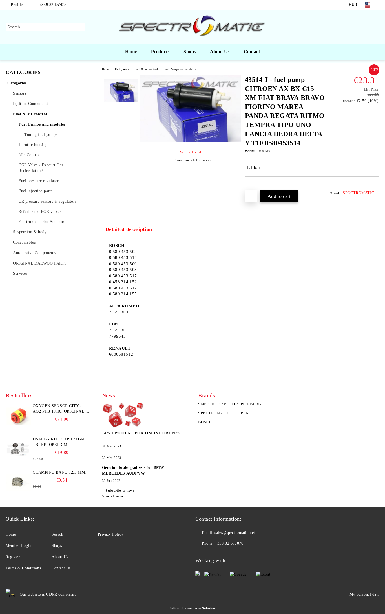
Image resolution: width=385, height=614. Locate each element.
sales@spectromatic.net (234, 532)
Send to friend (190, 152)
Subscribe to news (120, 491)
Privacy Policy (110, 534)
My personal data (364, 594)
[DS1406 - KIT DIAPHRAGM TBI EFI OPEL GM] (18, 449)
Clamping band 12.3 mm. (59, 472)
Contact (252, 51)
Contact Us (61, 568)
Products (160, 51)
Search (57, 534)
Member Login (19, 545)
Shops (189, 51)
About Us (219, 51)
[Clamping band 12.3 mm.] (18, 482)
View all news (113, 496)
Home (131, 51)
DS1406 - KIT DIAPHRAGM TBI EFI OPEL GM (58, 442)
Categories (122, 69)
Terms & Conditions (23, 568)
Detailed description (128, 229)
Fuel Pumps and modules (179, 69)
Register (13, 557)
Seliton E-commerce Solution (192, 608)
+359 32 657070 (53, 5)
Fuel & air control (146, 69)
